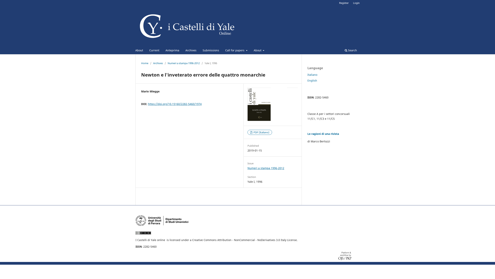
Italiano (312, 75)
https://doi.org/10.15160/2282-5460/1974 (175, 104)
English (312, 80)
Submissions (211, 50)
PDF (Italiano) (261, 132)
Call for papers (235, 50)
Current (154, 50)
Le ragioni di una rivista (323, 134)
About (139, 50)
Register (344, 3)
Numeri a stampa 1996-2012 (184, 63)
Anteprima (172, 50)
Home (144, 63)
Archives (190, 50)
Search (352, 50)
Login (356, 3)
